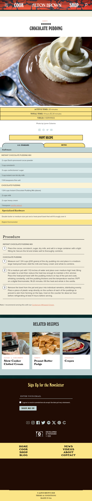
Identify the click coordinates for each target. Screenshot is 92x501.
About (69, 452)
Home (23, 446)
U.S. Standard (23, 145)
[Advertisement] (46, 474)
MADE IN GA (46, 498)
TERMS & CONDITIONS (46, 496)
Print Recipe (46, 138)
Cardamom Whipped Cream (43, 305)
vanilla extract (16, 205)
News (68, 446)
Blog (24, 455)
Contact (68, 455)
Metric (64, 145)
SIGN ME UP (28, 408)
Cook (23, 449)
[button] (42, 24)
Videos (68, 449)
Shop (23, 452)
